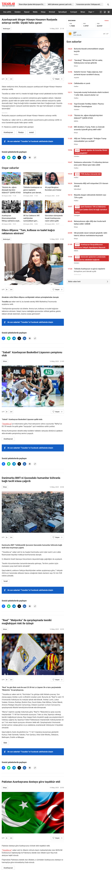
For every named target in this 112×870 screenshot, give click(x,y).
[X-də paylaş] (19, 157)
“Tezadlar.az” (7, 424)
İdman (82, 12)
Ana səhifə (7, 12)
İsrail (6, 581)
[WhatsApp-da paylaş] (8, 157)
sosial (31, 132)
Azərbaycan (8, 132)
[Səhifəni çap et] (30, 157)
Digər (90, 12)
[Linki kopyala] (35, 157)
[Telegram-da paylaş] (14, 157)
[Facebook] (100, 12)
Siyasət (26, 12)
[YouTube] (108, 12)
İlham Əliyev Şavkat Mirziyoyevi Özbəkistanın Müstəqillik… (32, 4)
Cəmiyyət (73, 12)
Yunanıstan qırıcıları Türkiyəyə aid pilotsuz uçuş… (89, 4)
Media (35, 12)
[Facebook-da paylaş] (3, 157)
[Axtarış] (108, 4)
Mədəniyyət (6, 28)
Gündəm (18, 12)
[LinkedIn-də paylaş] (24, 157)
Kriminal (52, 12)
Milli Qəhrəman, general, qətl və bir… (60, 4)
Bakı (5, 743)
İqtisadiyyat (62, 12)
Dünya (43, 12)
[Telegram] (104, 12)
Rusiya (21, 132)
